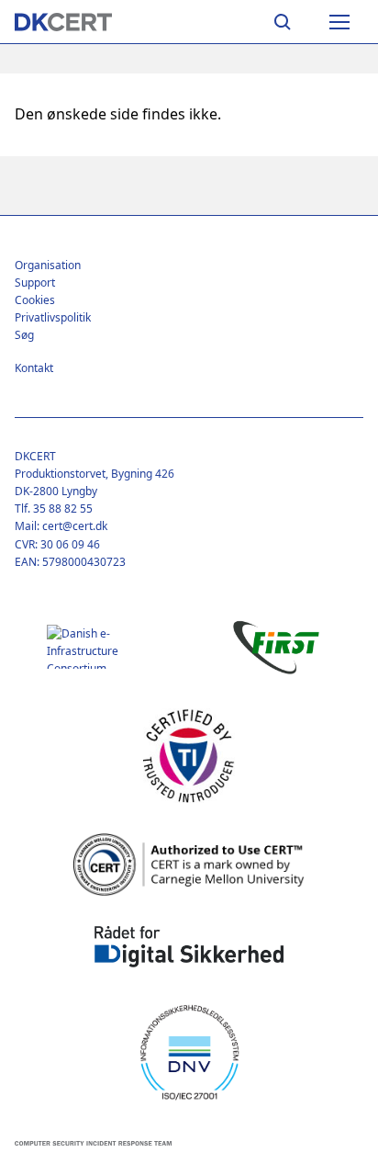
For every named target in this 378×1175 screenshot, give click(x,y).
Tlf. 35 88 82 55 (54, 508)
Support (35, 282)
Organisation (48, 265)
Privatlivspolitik (53, 317)
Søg (24, 335)
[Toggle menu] (339, 22)
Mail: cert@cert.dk (61, 526)
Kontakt (34, 368)
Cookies (35, 300)
